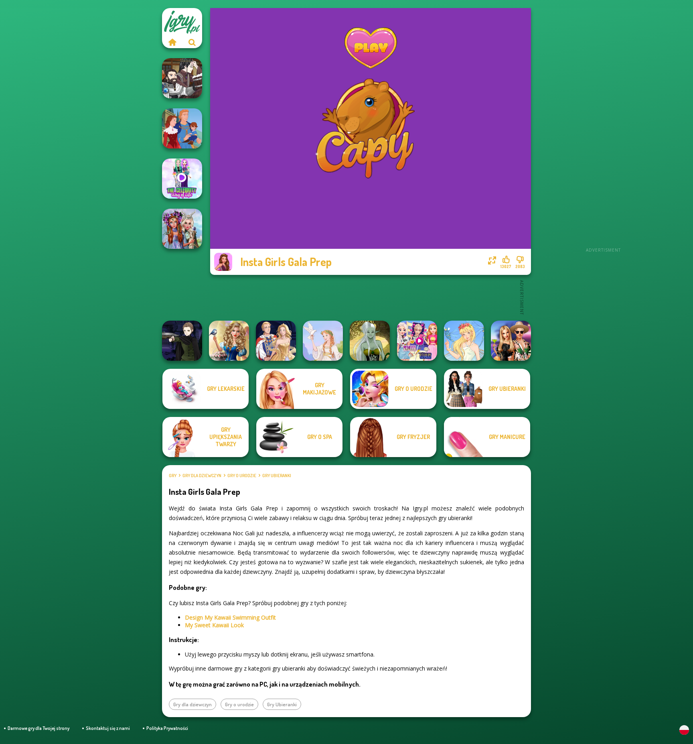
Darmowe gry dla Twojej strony (38, 728)
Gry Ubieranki (276, 475)
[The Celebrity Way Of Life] (182, 179)
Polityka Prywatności (167, 728)
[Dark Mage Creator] (370, 341)
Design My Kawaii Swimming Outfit (230, 617)
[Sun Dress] (276, 341)
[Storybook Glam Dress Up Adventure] (229, 341)
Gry (172, 475)
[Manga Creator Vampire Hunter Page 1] (182, 341)
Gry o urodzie (241, 475)
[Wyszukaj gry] (192, 42)
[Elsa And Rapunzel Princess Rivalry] (417, 341)
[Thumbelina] (464, 341)
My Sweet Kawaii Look (214, 625)
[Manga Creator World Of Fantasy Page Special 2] (182, 78)
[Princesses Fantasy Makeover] (182, 229)
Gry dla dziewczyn (201, 475)
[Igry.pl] (172, 42)
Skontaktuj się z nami (108, 728)
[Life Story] (182, 128)
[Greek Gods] (323, 341)
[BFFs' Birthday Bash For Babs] (511, 341)
